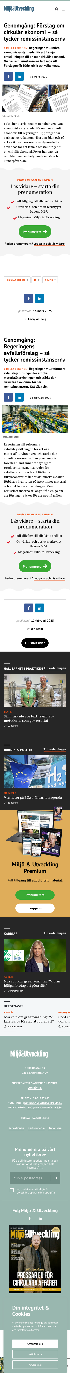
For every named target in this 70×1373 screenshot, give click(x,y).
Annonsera (54, 1128)
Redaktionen (16, 1128)
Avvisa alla (35, 1364)
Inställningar (35, 1354)
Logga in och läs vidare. (49, 243)
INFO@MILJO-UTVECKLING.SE (44, 1107)
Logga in (35, 908)
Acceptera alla (35, 1344)
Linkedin (40, 1218)
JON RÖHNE (35, 1087)
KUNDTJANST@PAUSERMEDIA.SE (43, 1103)
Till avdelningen (55, 668)
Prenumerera (32, 232)
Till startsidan (35, 643)
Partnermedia (36, 1128)
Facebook (29, 1218)
